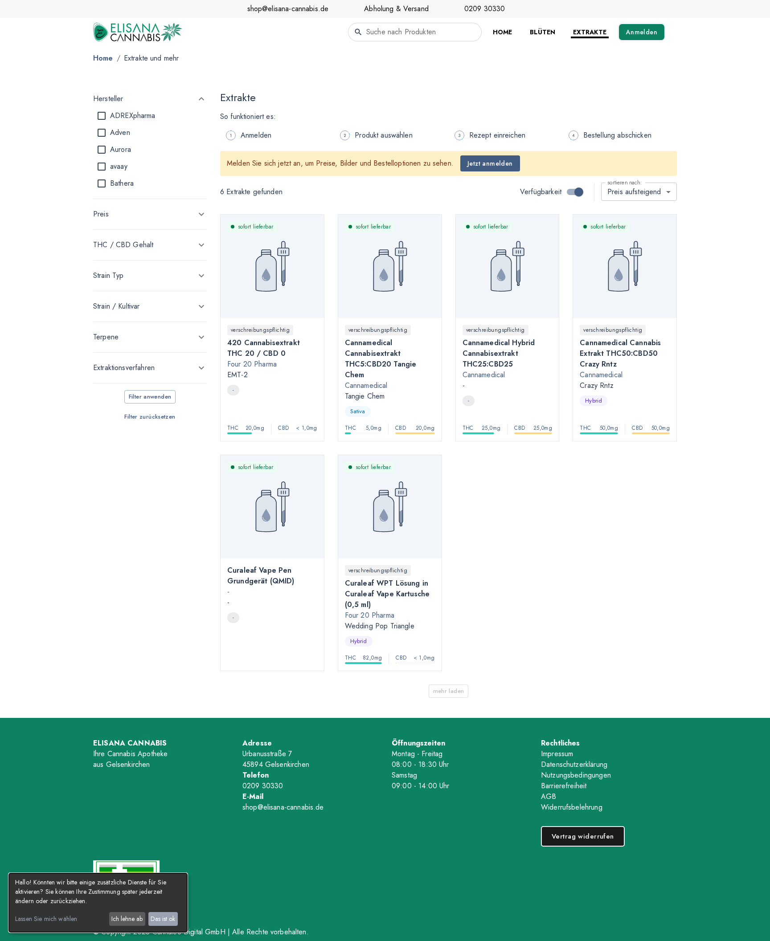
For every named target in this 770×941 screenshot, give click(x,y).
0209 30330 (484, 9)
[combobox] (415, 32)
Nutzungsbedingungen (576, 775)
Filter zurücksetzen (149, 416)
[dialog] (98, 902)
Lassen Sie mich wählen (46, 918)
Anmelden (641, 32)
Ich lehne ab (127, 918)
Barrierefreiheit (563, 786)
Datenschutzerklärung (574, 764)
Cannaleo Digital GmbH (188, 932)
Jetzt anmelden (490, 163)
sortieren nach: (624, 182)
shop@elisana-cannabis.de (288, 9)
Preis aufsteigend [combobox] (634, 192)
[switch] (578, 191)
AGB (548, 796)
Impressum (557, 754)
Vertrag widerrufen (583, 836)
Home (103, 58)
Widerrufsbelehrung (571, 807)
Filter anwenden (150, 396)
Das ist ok (163, 918)
